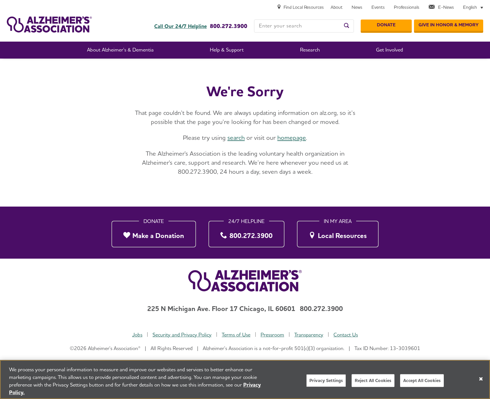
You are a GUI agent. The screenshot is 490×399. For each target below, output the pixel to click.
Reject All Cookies (373, 380)
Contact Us (345, 335)
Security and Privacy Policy (182, 335)
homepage (291, 137)
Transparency (308, 335)
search (236, 137)
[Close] (481, 379)
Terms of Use (236, 335)
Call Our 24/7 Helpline (180, 26)
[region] (245, 379)
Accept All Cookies (422, 380)
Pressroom (272, 335)
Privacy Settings (326, 380)
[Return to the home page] (49, 24)
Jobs (137, 335)
